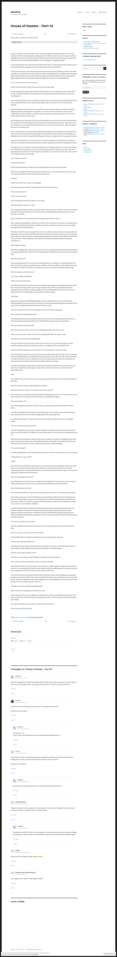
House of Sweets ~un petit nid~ (92, 48)
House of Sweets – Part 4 (97, 130)
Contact (93, 12)
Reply (12, 693)
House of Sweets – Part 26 (97, 129)
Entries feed (87, 148)
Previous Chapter (17, 34)
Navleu (17, 751)
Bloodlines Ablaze (88, 46)
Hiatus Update (87, 107)
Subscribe (85, 92)
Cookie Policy (35, 954)
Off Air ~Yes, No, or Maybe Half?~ (92, 41)
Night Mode (102, 12)
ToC (45, 34)
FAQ (87, 12)
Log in (85, 147)
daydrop (15, 12)
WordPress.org (87, 152)
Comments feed (88, 150)
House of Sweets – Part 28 (97, 127)
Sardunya (86, 127)
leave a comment (20, 617)
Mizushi (18, 700)
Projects (79, 12)
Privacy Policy (20, 949)
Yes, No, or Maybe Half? (90, 59)
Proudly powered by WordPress (33, 949)
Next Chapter (72, 34)
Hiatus (85, 109)
